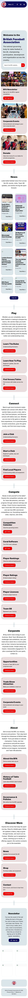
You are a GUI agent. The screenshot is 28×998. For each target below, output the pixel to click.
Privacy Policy (10, 992)
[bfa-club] (3, 2)
